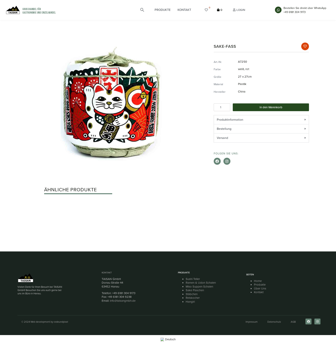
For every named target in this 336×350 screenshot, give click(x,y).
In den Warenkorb (271, 107)
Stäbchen (192, 294)
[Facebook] (217, 161)
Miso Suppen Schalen (199, 286)
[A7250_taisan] (111, 103)
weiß (241, 69)
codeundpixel (61, 322)
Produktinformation (230, 119)
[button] (162, 10)
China (241, 91)
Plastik (242, 84)
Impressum (252, 322)
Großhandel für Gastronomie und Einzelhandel (39, 11)
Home (258, 281)
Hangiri (190, 302)
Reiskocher (193, 298)
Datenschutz (274, 322)
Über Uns (260, 288)
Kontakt (107, 272)
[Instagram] (226, 161)
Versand (222, 138)
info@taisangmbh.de (123, 301)
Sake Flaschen (195, 290)
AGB (293, 322)
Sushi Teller (193, 279)
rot (247, 69)
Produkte (260, 284)
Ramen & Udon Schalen (201, 283)
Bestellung (224, 128)
